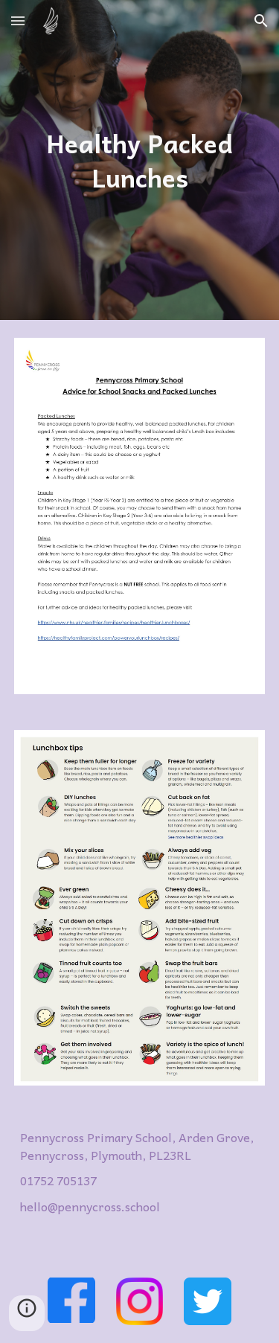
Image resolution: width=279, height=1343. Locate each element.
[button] (18, 20)
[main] (140, 160)
